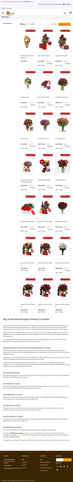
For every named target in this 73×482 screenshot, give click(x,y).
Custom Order (44, 470)
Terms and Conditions (46, 468)
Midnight (30, 433)
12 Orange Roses (60, 138)
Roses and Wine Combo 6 (62, 305)
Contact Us (25, 462)
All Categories (7, 23)
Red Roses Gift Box (43, 97)
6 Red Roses (24, 138)
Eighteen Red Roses (61, 221)
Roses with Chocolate (44, 180)
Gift (4, 362)
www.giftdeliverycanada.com (17, 480)
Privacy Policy (43, 465)
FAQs (41, 459)
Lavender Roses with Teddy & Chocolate (27, 181)
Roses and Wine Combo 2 (45, 264)
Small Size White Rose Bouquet (27, 57)
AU (70, 4)
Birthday (38, 362)
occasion (19, 435)
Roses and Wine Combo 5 (45, 305)
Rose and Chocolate (44, 56)
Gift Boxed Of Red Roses (28, 221)
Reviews (24, 465)
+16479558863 (7, 465)
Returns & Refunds (45, 462)
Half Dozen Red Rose (61, 97)
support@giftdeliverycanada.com (12, 468)
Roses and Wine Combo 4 (28, 305)
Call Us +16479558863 (23, 1)
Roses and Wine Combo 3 (28, 264)
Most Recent (63, 24)
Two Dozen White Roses (62, 263)
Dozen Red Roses (60, 180)
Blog (23, 459)
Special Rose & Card (61, 56)
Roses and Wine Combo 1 (45, 222)
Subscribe (68, 460)
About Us (24, 468)
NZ (65, 4)
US (61, 4)
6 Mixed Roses (25, 97)
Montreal (6, 17)
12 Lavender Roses (43, 138)
